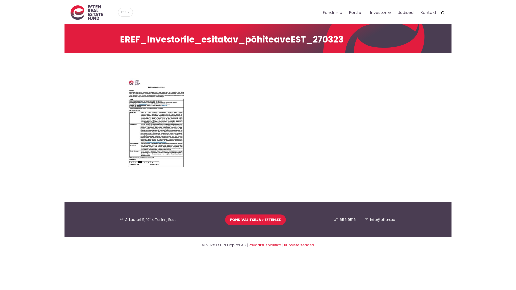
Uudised (405, 12)
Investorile (380, 12)
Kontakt (428, 12)
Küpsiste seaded (299, 245)
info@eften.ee (382, 219)
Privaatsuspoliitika (265, 245)
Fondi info (332, 12)
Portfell (356, 12)
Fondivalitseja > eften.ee (255, 219)
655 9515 (348, 219)
